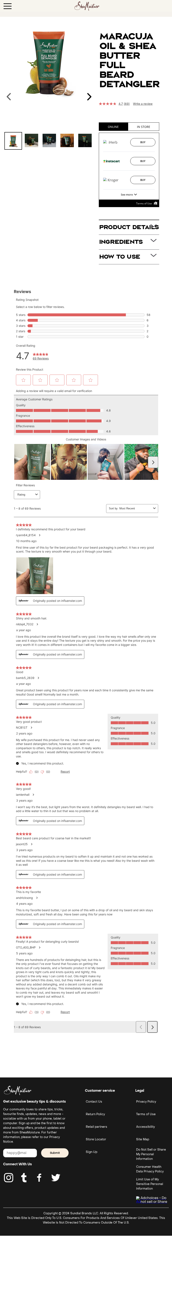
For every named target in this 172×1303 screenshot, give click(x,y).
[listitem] (13, 141)
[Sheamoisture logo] (17, 1090)
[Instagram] (8, 1177)
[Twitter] (56, 1177)
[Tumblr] (24, 1177)
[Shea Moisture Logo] (86, 6)
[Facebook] (39, 1177)
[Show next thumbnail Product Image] (89, 96)
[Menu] (8, 6)
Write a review (142, 103)
